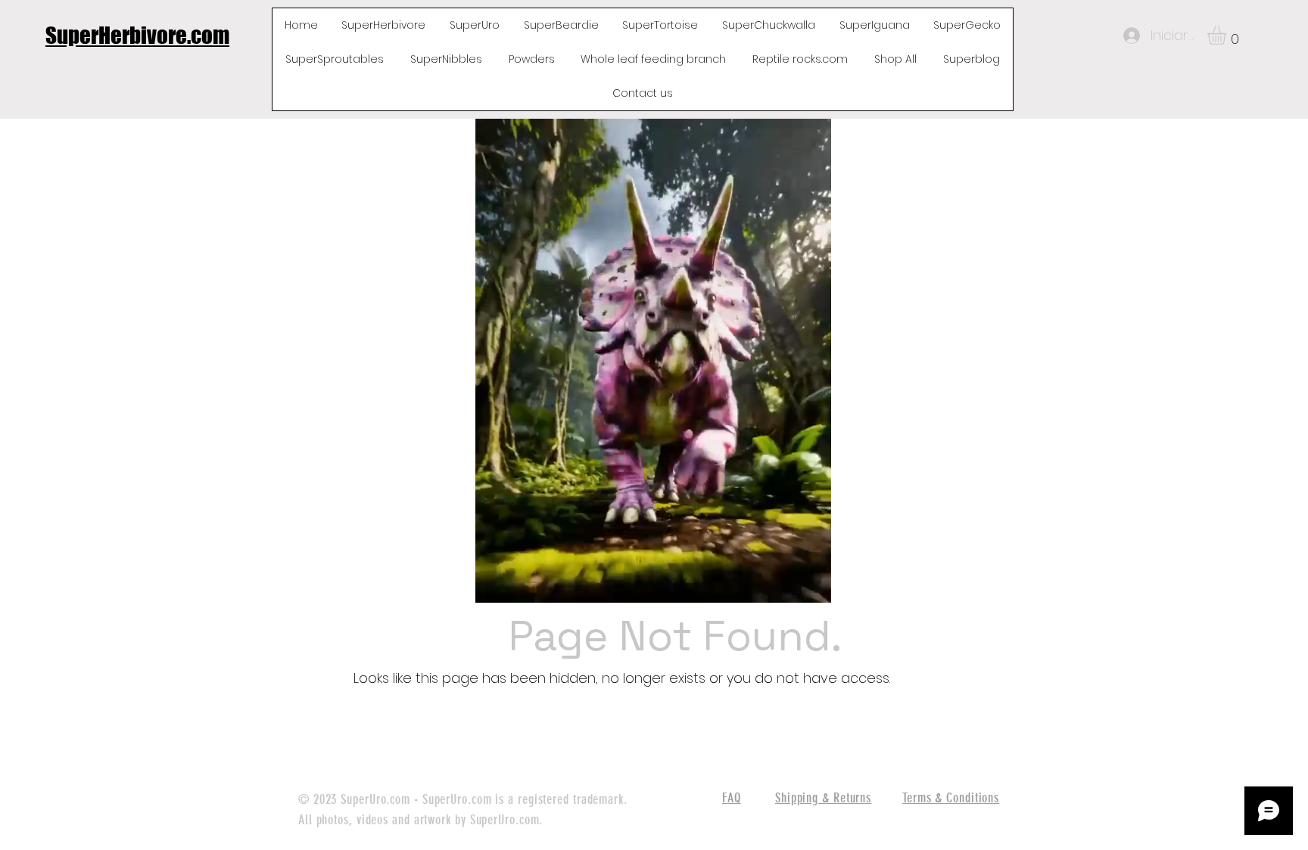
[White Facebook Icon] (1271, 388)
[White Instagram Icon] (1271, 463)
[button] (1227, 35)
